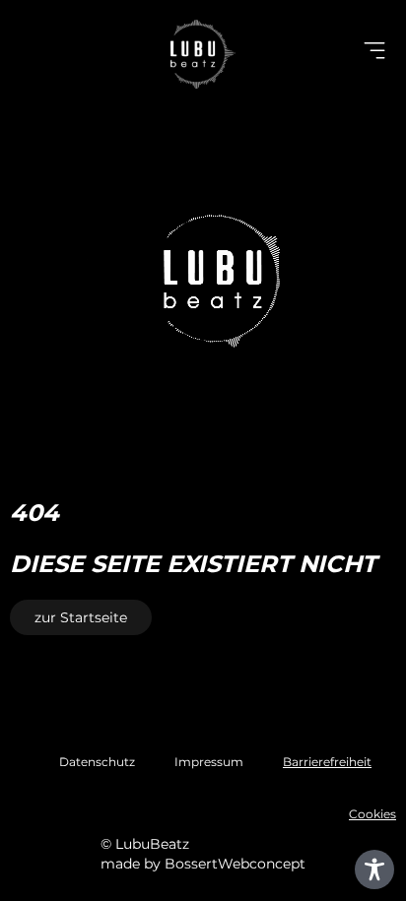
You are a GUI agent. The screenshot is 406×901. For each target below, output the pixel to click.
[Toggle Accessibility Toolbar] (374, 869)
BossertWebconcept (235, 863)
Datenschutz (97, 761)
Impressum (208, 761)
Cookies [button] (372, 813)
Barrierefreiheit (327, 761)
